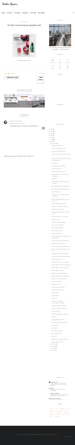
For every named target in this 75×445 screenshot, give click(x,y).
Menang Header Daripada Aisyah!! (59, 322)
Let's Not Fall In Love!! (56, 333)
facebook (53, 68)
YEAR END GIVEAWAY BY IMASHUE (59, 206)
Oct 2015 (54, 346)
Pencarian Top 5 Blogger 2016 (58, 151)
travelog (25, 13)
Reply (43, 128)
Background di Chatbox (57, 145)
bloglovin (52, 62)
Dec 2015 (54, 143)
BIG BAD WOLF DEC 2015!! (57, 342)
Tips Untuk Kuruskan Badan (57, 225)
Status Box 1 (54, 316)
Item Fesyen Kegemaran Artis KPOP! (60, 240)
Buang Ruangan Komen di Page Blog (60, 276)
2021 (52, 129)
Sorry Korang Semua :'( (56, 168)
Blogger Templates (52, 434)
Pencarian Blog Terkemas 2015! (58, 305)
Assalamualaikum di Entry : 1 (57, 270)
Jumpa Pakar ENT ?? (56, 284)
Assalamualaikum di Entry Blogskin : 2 (60, 267)
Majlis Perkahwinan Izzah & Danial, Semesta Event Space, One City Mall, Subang (59, 384)
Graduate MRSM (55, 292)
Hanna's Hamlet (55, 393)
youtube (33, 13)
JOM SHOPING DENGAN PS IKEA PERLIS (60, 256)
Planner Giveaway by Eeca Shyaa (23, 104)
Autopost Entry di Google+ (57, 209)
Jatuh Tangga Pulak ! (56, 233)
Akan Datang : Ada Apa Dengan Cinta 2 (60, 189)
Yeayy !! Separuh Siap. (56, 281)
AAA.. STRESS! (54, 328)
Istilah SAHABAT (55, 295)
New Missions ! (54, 163)
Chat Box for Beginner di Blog (58, 148)
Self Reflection (65, 413)
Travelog (57, 416)
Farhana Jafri (54, 382)
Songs (51, 416)
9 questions (54, 178)
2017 (52, 137)
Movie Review (59, 411)
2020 (52, 131)
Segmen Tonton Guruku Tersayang (59, 339)
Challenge (61, 408)
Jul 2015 (53, 348)
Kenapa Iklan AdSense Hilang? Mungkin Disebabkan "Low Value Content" (59, 395)
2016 (52, 139)
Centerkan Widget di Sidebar (58, 222)
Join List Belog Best (56, 191)
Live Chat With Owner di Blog (58, 166)
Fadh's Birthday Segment (57, 227)
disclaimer (41, 13)
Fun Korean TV (54, 298)
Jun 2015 (53, 350)
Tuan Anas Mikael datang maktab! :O (60, 314)
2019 (52, 133)
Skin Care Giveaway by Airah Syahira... (10, 104)
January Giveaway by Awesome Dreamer (37, 103)
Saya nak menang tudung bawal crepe (60, 246)
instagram (67, 62)
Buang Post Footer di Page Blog (59, 278)
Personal (52, 413)
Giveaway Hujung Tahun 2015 (58, 171)
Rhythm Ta (53, 336)
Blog (56, 408)
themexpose (33, 434)
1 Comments (41, 73)
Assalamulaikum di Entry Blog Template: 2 (61, 264)
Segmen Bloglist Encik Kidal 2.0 (58, 203)
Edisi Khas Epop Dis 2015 (57, 259)
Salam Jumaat (54, 325)
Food (67, 408)
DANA (52, 388)
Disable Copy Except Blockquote (59, 273)
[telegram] (8, 74)
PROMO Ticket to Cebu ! (57, 230)
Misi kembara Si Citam (56, 330)
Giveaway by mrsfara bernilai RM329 (59, 253)
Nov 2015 (54, 344)
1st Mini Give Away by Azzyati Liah (59, 308)
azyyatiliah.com (16, 121)
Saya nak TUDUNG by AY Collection (59, 216)
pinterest (60, 62)
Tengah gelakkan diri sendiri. (58, 319)
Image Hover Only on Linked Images (60, 262)
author (9, 13)
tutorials (17, 13)
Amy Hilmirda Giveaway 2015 (58, 287)
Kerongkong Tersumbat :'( (57, 290)
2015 (52, 141)
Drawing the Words (56, 398)
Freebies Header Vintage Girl (58, 243)
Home (3, 13)
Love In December (55, 311)
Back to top (68, 436)
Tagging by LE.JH (55, 219)
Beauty (51, 408)
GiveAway (24, 21)
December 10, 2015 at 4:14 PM (17, 123)
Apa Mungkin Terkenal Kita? (57, 399)
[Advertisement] (60, 364)
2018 (52, 135)
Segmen (58, 413)
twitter (60, 68)
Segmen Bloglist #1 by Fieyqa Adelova (60, 186)
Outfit (65, 411)
